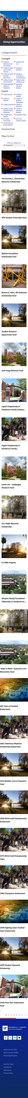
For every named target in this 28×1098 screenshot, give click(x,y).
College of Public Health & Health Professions (8, 110)
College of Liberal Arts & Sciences (8, 81)
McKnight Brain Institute (7, 115)
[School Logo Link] (13, 1028)
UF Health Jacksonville (6, 119)
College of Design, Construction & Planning (8, 69)
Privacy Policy (8, 1073)
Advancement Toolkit (11, 1053)
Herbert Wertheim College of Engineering (8, 86)
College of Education (19, 69)
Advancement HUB (10, 1050)
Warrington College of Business (19, 86)
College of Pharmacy (19, 105)
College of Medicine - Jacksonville (19, 100)
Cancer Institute (7, 94)
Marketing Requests (10, 1055)
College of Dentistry (19, 95)
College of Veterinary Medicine (19, 110)
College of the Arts (20, 63)
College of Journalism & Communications (20, 75)
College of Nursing (8, 104)
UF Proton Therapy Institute (21, 119)
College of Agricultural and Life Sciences (7, 63)
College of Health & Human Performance (8, 75)
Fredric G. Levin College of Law (20, 81)
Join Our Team (9, 1064)
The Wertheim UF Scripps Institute (8, 124)
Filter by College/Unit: (14, 143)
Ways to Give (7, 136)
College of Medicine (6, 99)
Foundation (7, 1067)
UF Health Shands (21, 114)
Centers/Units (8, 129)
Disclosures (8, 1070)
